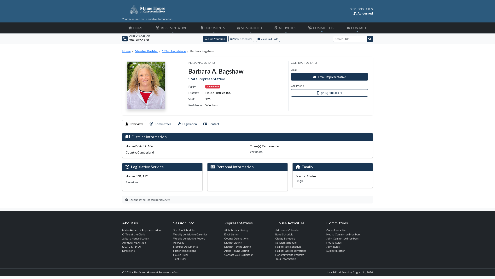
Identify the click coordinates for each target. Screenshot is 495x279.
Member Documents (185, 246)
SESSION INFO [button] (251, 28)
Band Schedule (284, 234)
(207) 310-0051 (331, 93)
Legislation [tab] (189, 124)
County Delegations (236, 238)
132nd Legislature (174, 51)
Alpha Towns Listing (236, 250)
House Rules (181, 254)
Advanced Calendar (287, 230)
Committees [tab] (163, 124)
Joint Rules (180, 258)
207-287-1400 (139, 40)
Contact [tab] (213, 124)
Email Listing (231, 234)
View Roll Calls (269, 38)
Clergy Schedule (285, 238)
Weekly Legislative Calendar (190, 234)
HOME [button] (138, 28)
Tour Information (285, 258)
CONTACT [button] (359, 28)
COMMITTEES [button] (323, 28)
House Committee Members (343, 234)
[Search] (370, 39)
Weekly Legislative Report (189, 238)
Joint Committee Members (342, 238)
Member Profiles (146, 51)
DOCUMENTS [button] (214, 28)
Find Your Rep (216, 38)
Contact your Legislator (238, 254)
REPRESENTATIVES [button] (174, 28)
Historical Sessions (184, 250)
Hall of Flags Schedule (288, 246)
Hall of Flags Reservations (290, 250)
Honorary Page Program (289, 254)
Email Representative (332, 77)
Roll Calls (178, 242)
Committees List (336, 230)
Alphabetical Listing (236, 230)
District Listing (233, 242)
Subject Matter (335, 250)
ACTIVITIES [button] (286, 28)
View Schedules (243, 38)
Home (126, 51)
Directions (128, 250)
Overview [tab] (136, 124)
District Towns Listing (237, 246)
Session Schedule (184, 230)
